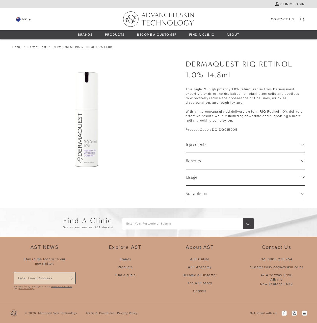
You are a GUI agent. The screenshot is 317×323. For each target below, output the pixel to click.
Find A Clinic (201, 34)
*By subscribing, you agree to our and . (43, 288)
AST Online (200, 259)
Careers (200, 291)
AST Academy (200, 267)
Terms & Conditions (61, 286)
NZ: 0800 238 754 (276, 259)
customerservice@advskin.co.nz (276, 267)
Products (115, 34)
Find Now (248, 223)
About (233, 34)
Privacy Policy (26, 289)
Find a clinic (125, 275)
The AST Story (199, 283)
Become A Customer (157, 34)
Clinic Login (292, 4)
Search (302, 19)
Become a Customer (200, 275)
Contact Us (282, 19)
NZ (24, 19)
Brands (85, 34)
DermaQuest (36, 47)
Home (16, 47)
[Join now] (72, 278)
